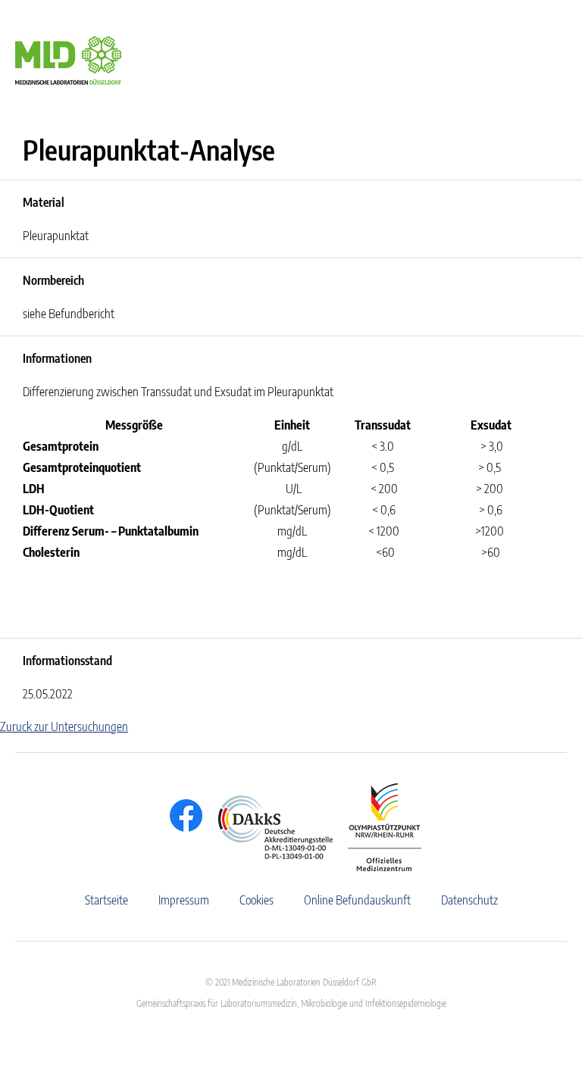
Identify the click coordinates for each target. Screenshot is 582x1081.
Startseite (106, 900)
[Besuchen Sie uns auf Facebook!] (182, 815)
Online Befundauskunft (357, 900)
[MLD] (68, 59)
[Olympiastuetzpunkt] (377, 827)
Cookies (256, 900)
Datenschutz (469, 900)
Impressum (183, 900)
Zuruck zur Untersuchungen (64, 726)
